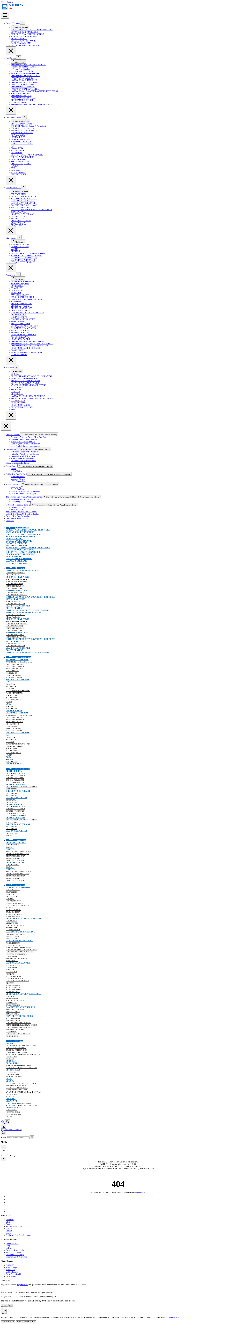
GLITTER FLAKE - (27, 155)
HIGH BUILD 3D (18, 137)
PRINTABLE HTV (18, 194)
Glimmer (17, 148)
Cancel (4, 1305)
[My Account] (3, 1126)
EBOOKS (15, 374)
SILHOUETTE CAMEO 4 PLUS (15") (26, 255)
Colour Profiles (12, 1243)
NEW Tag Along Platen (20, 284)
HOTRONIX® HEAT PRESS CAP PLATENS (29, 346)
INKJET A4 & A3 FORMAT (22, 214)
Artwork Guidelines (13, 1252)
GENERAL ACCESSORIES (22, 281)
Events (8, 1233)
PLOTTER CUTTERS (20, 244)
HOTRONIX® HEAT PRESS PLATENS (27, 341)
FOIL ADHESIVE (18, 173)
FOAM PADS (16, 288)
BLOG (13, 409)
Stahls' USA (10, 1265)
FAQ (8, 1246)
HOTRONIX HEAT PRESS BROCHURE (28, 396)
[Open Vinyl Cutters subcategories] (19, 237)
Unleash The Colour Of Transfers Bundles (22, 514)
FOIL (13, 168)
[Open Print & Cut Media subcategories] (23, 187)
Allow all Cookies (8, 1322)
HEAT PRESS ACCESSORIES (23, 335)
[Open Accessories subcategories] (18, 274)
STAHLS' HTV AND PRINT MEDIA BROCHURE (32, 398)
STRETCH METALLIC (20, 161)
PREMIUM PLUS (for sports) (22, 128)
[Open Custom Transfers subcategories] (22, 23)
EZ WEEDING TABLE (20, 310)
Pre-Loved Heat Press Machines (18, 1235)
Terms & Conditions (14, 1226)
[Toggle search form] (7, 1122)
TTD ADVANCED (18, 212)
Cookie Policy (173, 1317)
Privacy (9, 1228)
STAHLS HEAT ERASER (21, 308)
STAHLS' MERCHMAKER (22, 100)
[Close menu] (11, 50)
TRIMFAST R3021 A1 (20, 332)
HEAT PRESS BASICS (20, 405)
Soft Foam (17, 150)
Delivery (9, 1248)
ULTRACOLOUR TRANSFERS (24, 32)
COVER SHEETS (18, 286)
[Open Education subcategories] (16, 367)
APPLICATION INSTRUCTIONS (25, 45)
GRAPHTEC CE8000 (20, 247)
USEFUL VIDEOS (18, 387)
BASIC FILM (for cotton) (21, 139)
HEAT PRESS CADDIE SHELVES (25, 348)
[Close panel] (3, 1159)
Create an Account (14, 1130)
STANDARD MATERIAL (21, 124)
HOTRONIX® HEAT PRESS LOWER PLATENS (31, 104)
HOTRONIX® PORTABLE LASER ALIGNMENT (32, 344)
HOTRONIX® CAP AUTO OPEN (25, 89)
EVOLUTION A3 (18, 218)
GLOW (16, 153)
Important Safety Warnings (16, 1257)
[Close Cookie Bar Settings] (2, 1308)
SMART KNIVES (18, 321)
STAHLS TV (16, 389)
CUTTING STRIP (18, 315)
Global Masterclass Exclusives (18, 463)
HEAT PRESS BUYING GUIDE (24, 378)
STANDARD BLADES (20, 324)
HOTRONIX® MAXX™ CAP (23, 98)
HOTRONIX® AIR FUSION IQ (24, 80)
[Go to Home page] (12, 10)
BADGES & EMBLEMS (21, 43)
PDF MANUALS (18, 401)
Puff (12, 146)
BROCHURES (17, 394)
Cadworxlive (11, 1276)
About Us (10, 1220)
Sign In (4, 1130)
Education (10, 367)
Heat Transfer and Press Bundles (23, 67)
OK (10, 1305)
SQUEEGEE (16, 301)
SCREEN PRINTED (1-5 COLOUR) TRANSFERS (32, 30)
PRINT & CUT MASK (20, 207)
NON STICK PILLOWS (21, 295)
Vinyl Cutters (11, 238)
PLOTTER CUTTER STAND (23, 319)
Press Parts (10, 521)
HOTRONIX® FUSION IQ (22, 78)
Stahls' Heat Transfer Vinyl (16, 474)
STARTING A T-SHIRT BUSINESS (25, 381)
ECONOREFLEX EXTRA (22, 141)
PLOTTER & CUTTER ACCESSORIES (27, 312)
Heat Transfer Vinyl (14, 117)
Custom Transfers (13, 23)
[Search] (32, 1137)
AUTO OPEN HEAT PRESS (22, 84)
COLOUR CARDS (18, 175)
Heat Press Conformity (15, 1255)
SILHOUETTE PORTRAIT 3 (23, 260)
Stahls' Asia (10, 1270)
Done (4, 1310)
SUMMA (14, 249)
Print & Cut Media (13, 188)
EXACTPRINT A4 (18, 223)
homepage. (141, 1192)
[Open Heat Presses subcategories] (18, 57)
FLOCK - (22, 157)
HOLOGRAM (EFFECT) (21, 164)
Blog (8, 1222)
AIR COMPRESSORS (20, 337)
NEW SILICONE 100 (19, 135)
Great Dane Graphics (14, 1274)
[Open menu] (5, 15)
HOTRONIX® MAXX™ (21, 96)
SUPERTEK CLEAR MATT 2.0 (24, 198)
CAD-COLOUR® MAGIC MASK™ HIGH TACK (31, 210)
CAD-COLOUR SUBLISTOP (23, 203)
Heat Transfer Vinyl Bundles (17, 518)
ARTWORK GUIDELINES (22, 407)
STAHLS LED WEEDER (21, 304)
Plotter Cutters (11, 466)
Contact (9, 1224)
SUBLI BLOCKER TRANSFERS (24, 36)
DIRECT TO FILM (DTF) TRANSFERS (27, 34)
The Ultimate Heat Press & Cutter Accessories (24, 497)
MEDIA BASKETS (19, 317)
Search (4, 1137)
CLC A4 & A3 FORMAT (21, 221)
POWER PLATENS (19, 102)
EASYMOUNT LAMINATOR (23, 328)
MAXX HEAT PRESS (20, 93)
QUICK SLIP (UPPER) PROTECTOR (26, 299)
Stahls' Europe (11, 1267)
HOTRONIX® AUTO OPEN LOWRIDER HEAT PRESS (34, 91)
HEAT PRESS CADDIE (20, 339)
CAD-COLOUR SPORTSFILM (24, 196)
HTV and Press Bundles (20, 69)
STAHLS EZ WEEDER (20, 306)
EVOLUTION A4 (18, 216)
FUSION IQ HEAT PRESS (22, 71)
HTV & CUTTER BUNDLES (23, 262)
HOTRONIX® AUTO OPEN (23, 87)
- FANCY (15, 166)
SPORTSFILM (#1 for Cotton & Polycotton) (28, 126)
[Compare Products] (3, 1123)
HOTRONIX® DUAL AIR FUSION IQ (27, 82)
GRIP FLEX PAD (18, 290)
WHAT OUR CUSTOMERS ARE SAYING (28, 385)
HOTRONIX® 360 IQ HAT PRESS (25, 76)
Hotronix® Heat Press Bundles (18, 505)
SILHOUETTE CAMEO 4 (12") (24, 258)
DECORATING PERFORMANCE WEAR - (31, 376)
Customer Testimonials (15, 1250)
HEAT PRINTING (18, 403)
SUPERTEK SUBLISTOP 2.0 (23, 201)
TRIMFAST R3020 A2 (20, 330)
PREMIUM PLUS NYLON (22, 133)
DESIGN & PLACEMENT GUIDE (25, 383)
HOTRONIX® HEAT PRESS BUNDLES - (28, 65)
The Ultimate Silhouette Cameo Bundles (21, 512)
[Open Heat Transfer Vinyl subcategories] (24, 117)
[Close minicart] (3, 1147)
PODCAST (15, 392)
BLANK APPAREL (19, 39)
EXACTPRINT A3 (18, 225)
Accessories (11, 275)
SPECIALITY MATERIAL (22, 144)
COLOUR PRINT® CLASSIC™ (24, 205)
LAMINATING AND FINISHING (25, 326)
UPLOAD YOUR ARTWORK (23, 41)
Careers (9, 1231)
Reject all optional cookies (26, 1322)
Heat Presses (11, 58)
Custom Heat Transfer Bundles (18, 516)
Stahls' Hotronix (12, 1272)
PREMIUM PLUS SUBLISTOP (24, 130)
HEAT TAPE (16, 293)
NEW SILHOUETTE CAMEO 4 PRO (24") (28, 253)
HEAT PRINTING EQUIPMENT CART (27, 352)
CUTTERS (15, 251)
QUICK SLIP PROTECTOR (22, 297)
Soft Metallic (18, 159)
